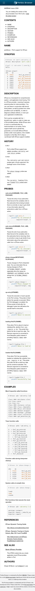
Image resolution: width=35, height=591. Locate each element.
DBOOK (24, 575)
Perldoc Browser (24, 2)
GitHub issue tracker (11, 577)
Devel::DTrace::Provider (14, 549)
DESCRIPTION (12, 29)
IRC (8, 586)
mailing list (2, 586)
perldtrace (7, 8)
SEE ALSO (10, 39)
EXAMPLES (11, 35)
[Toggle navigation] (4, 3)
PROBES (10, 33)
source (13, 8)
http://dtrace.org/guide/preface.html (18, 528)
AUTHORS (10, 41)
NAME (9, 24)
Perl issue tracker (28, 584)
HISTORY (10, 31)
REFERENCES (12, 37)
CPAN (16, 8)
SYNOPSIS (11, 27)
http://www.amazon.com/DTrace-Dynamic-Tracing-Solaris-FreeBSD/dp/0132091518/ (17, 539)
